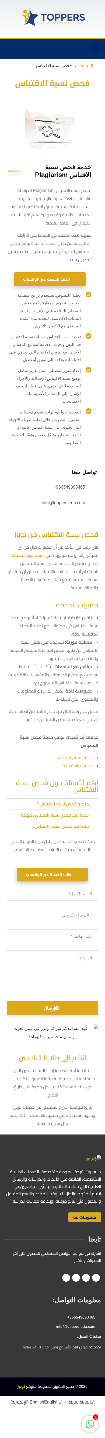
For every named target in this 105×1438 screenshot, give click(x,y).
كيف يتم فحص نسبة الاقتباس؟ (61, 826)
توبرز (21, 1386)
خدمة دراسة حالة (77, 765)
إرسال (49, 1008)
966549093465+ (69, 487)
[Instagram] (38, 49)
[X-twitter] (49, 49)
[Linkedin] (27, 49)
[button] (96, 48)
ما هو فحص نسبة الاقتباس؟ (63, 804)
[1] (90, 1427)
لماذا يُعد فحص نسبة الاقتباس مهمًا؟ (54, 815)
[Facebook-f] (60, 49)
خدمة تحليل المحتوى (73, 757)
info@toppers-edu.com (63, 502)
